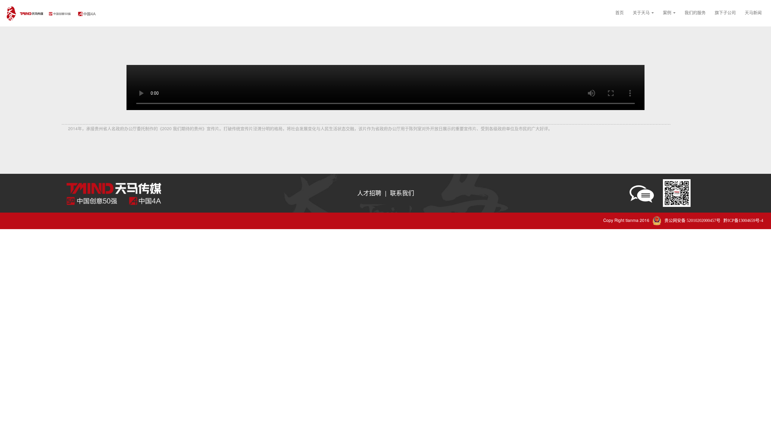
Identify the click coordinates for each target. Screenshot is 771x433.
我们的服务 (695, 12)
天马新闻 (753, 12)
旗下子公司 (725, 12)
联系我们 (402, 193)
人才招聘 (369, 193)
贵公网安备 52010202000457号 (692, 220)
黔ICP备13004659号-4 (743, 220)
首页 (619, 12)
